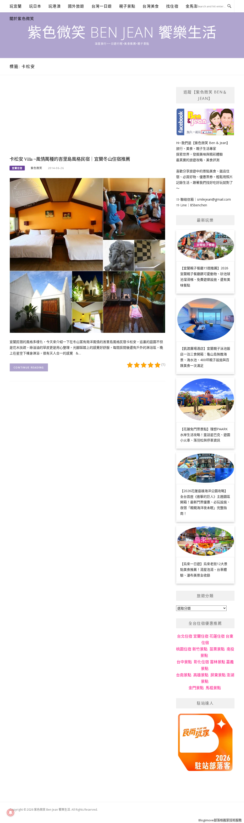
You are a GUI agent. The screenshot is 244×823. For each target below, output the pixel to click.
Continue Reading (29, 367)
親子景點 (127, 6)
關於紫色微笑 (22, 18)
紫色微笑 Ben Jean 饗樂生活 (122, 32)
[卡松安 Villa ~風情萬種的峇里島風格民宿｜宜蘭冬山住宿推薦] (87, 255)
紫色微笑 (36, 168)
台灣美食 (150, 6)
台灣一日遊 (102, 6)
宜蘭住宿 (17, 168)
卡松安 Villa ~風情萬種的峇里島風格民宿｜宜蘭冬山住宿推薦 (70, 159)
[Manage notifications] (10, 812)
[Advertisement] (87, 120)
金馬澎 (192, 6)
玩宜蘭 (16, 6)
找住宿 (172, 6)
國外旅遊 (76, 6)
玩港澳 (54, 6)
